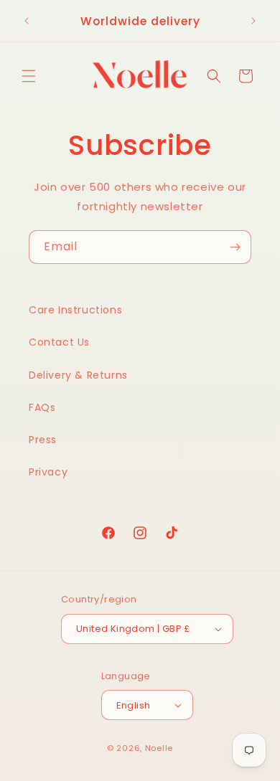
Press (43, 439)
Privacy (48, 472)
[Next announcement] (253, 21)
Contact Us (59, 342)
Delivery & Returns (78, 375)
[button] (29, 76)
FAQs (42, 407)
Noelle (159, 748)
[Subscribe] (235, 247)
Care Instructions (75, 310)
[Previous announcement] (26, 21)
